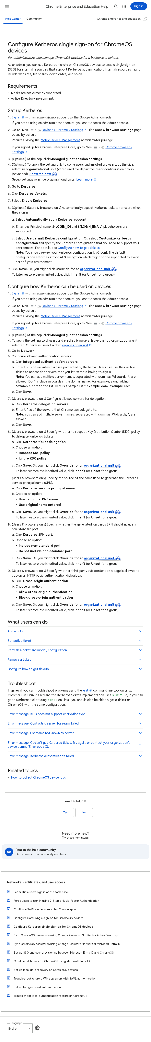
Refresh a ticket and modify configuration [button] (37, 650)
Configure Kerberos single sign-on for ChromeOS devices (53, 926)
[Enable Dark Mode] (37, 1028)
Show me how (40, 174)
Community (34, 18)
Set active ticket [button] (19, 641)
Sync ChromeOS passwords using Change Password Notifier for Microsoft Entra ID (67, 944)
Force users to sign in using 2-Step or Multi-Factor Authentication (56, 901)
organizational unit (95, 269)
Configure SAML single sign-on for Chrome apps (45, 909)
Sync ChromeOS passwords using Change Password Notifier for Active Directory (66, 935)
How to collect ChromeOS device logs (38, 778)
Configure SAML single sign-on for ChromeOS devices (48, 918)
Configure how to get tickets (78, 248)
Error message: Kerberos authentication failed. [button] (41, 756)
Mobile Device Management (60, 140)
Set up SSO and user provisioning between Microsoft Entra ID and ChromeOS (64, 952)
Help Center (13, 18)
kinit (85, 691)
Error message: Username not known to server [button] (41, 733)
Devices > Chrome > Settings (62, 130)
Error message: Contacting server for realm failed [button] (43, 724)
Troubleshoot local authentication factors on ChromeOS (50, 996)
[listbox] (20, 1028)
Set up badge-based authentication (37, 987)
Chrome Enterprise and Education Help (77, 6)
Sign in (16, 117)
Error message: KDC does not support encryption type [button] (47, 714)
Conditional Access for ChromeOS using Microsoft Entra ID (52, 961)
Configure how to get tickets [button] (28, 669)
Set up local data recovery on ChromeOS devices (46, 970)
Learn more (84, 180)
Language (16, 1023)
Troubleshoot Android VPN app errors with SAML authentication (55, 978)
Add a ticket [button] (16, 631)
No (84, 812)
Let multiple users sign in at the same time (41, 892)
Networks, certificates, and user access (36, 882)
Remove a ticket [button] (19, 660)
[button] (7, 6)
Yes (65, 812)
